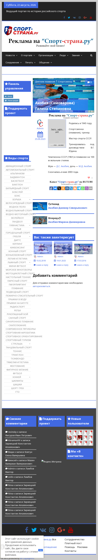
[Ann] (74, 432)
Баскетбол (17, 180)
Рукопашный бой (17, 314)
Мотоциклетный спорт (18, 273)
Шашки (17, 384)
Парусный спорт (17, 280)
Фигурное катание (17, 369)
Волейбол (17, 217)
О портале (26, 55)
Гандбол (17, 221)
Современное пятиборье (18, 329)
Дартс (17, 240)
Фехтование (17, 366)
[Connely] (80, 432)
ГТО (17, 391)
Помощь (70, 547)
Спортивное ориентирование (18, 336)
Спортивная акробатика (18, 332)
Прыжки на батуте (17, 303)
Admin (40, 128)
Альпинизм (17, 173)
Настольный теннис (18, 277)
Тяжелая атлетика (17, 362)
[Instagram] (52, 529)
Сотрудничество (74, 539)
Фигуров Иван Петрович (18, 435)
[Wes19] (69, 437)
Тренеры (40, 86)
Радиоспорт (17, 306)
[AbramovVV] (74, 442)
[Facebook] (27, 529)
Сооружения (12, 62)
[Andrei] (90, 437)
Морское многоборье (18, 269)
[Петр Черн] (69, 432)
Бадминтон (17, 177)
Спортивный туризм (18, 340)
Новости (10, 55)
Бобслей (17, 192)
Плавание (17, 288)
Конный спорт (17, 251)
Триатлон (17, 354)
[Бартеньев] (85, 437)
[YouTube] (70, 529)
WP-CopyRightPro (27, 558)
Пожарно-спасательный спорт (18, 295)
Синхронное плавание (18, 321)
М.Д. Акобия (85, 166)
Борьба (17, 199)
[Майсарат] (80, 437)
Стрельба (16, 343)
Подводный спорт (17, 292)
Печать (29, 62)
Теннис (17, 351)
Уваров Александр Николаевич (42, 248)
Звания (76, 55)
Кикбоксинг (17, 247)
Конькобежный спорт (18, 254)
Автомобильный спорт (18, 169)
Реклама (82, 547)
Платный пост (73, 543)
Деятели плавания (45, 81)
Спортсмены (65, 81)
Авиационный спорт (18, 166)
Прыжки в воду (17, 299)
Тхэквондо (17, 358)
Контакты (70, 550)
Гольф (17, 229)
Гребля (17, 236)
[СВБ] (69, 442)
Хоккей (17, 377)
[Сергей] (85, 442)
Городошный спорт (18, 232)
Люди (62, 55)
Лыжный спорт (17, 262)
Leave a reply (42, 265)
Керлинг (17, 243)
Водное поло (17, 206)
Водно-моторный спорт (18, 214)
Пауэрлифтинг (17, 284)
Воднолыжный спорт (18, 210)
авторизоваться (41, 286)
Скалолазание (17, 325)
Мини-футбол (17, 266)
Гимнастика (16, 225)
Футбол (17, 373)
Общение (44, 62)
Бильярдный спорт (17, 188)
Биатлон (17, 184)
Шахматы (17, 380)
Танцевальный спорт (18, 347)
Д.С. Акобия (62, 166)
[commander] (90, 432)
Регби (17, 310)
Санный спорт (17, 317)
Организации (45, 55)
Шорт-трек (17, 388)
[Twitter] (34, 529)
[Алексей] (90, 442)
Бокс (17, 195)
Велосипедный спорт (18, 203)
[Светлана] (85, 432)
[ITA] (74, 437)
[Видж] (80, 442)
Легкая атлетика (17, 258)
